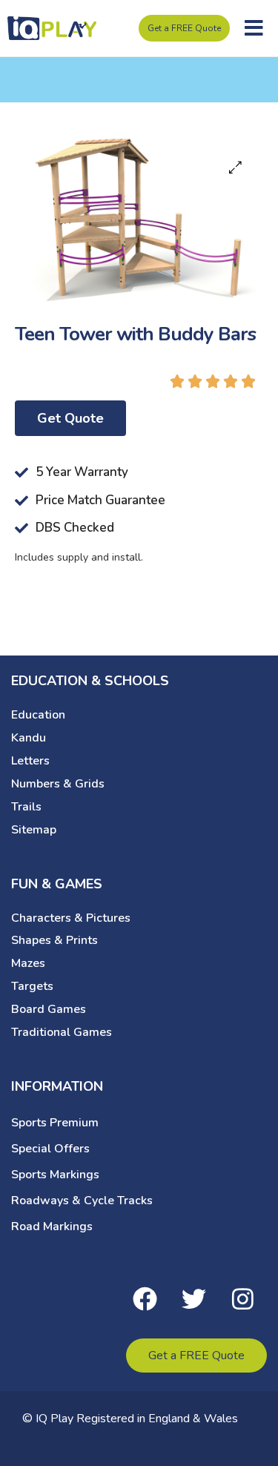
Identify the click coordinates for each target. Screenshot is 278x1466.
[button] (254, 28)
